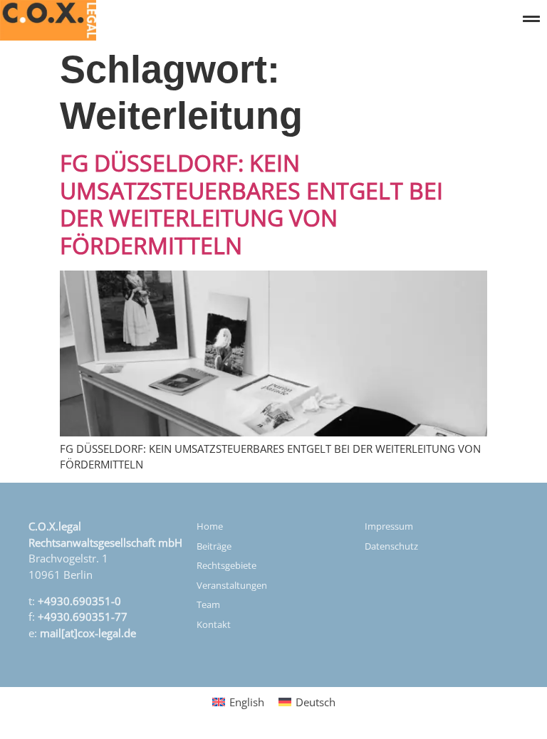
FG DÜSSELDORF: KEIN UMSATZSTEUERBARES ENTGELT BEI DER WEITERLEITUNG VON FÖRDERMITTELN (251, 203)
